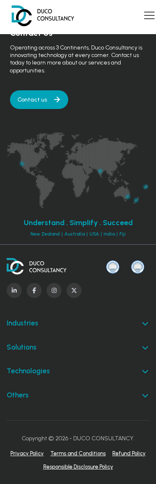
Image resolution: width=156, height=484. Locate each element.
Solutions (22, 347)
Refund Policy (129, 453)
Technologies (28, 371)
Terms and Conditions (78, 453)
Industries (22, 323)
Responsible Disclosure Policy (78, 467)
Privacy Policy (27, 453)
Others (18, 395)
